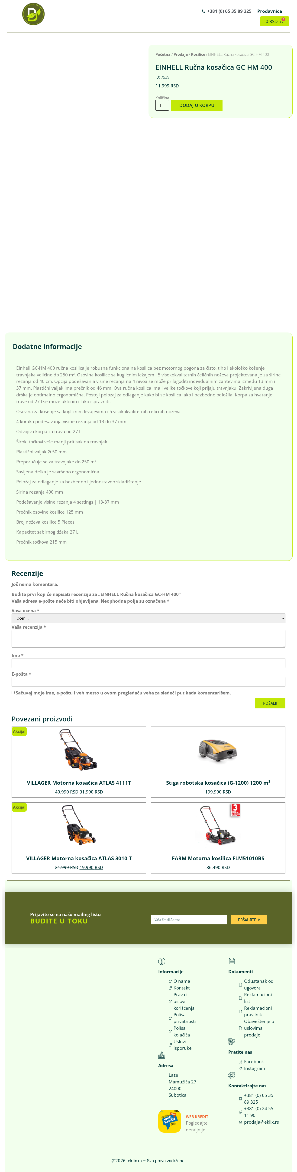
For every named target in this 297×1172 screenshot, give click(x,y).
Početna (163, 54)
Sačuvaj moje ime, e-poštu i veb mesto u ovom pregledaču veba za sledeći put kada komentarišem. (123, 693)
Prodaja (181, 54)
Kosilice (198, 54)
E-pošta (21, 674)
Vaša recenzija (29, 627)
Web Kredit (197, 1116)
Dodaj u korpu (196, 105)
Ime (17, 655)
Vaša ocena (25, 610)
